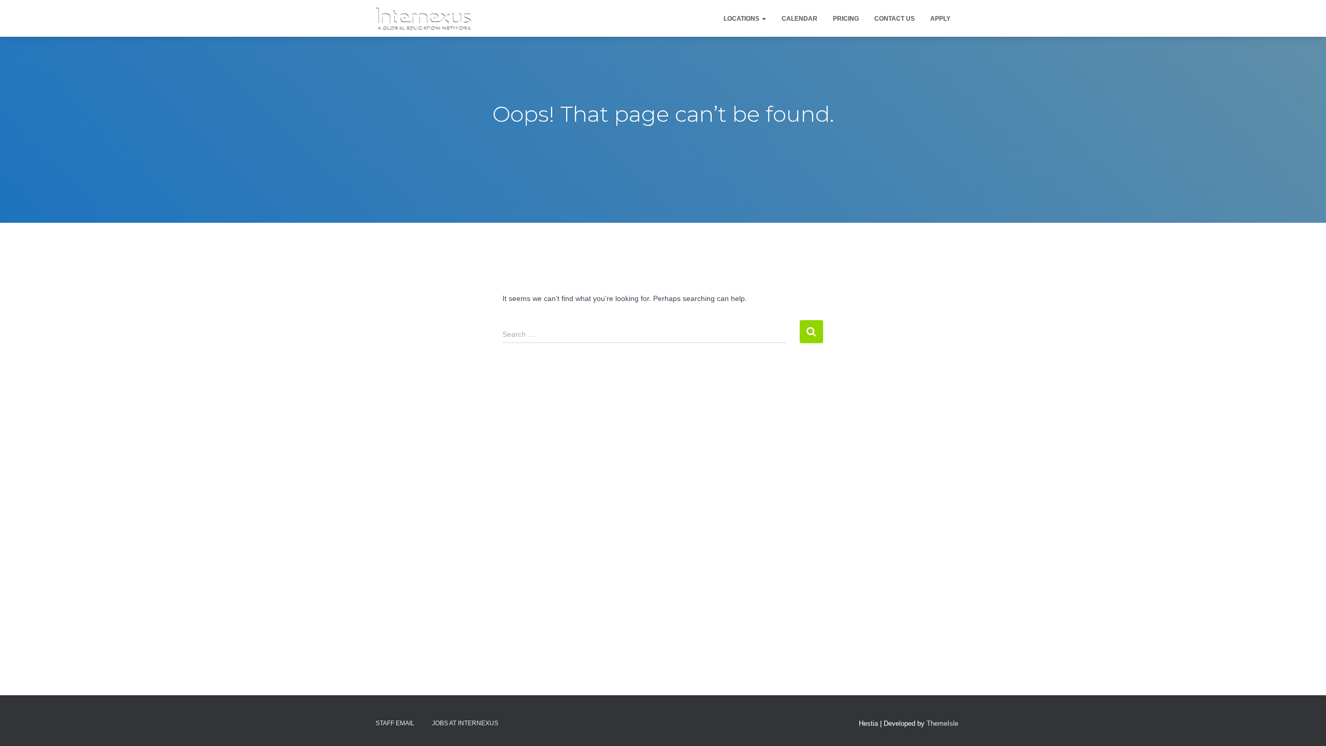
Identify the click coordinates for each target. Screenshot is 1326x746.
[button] (763, 18)
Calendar (799, 18)
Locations (742, 18)
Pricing (846, 18)
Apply (940, 18)
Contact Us (894, 18)
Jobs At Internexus (465, 723)
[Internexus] (423, 19)
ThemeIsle (942, 723)
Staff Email (395, 723)
